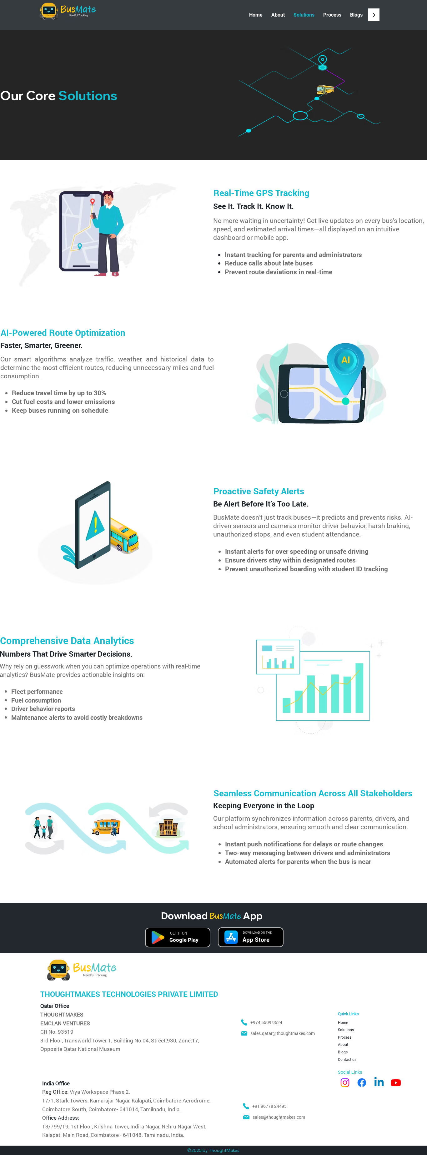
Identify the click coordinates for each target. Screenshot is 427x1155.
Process (344, 1037)
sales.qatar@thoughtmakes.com (282, 1033)
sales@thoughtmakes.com (279, 1117)
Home (343, 1022)
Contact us (347, 1059)
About (343, 1044)
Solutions (346, 1029)
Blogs (343, 1051)
